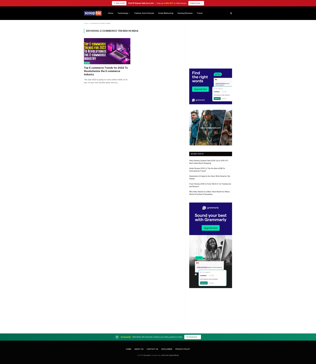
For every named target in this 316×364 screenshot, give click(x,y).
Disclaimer (166, 349)
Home (110, 13)
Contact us (152, 349)
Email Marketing (165, 13)
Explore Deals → (196, 3)
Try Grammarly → (192, 337)
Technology (123, 13)
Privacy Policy (182, 349)
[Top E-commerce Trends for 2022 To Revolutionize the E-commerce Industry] (107, 51)
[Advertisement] (210, 45)
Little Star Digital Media (170, 355)
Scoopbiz (147, 355)
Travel (200, 13)
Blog (87, 63)
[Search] (231, 13)
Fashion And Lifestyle (144, 13)
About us (139, 349)
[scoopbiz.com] (93, 13)
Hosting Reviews (185, 13)
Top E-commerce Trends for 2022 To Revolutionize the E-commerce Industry (106, 71)
